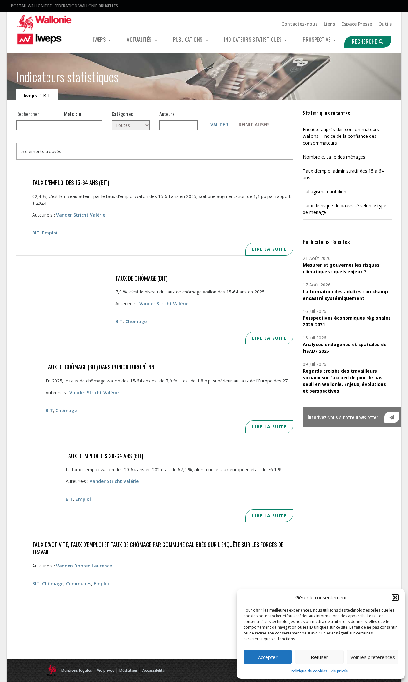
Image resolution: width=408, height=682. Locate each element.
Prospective (317, 39)
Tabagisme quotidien (324, 192)
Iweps (100, 39)
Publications (188, 39)
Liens (329, 24)
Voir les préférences (372, 657)
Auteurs (167, 114)
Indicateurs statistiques (253, 39)
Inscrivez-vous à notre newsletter (343, 417)
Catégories (122, 114)
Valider (219, 125)
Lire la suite (269, 249)
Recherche (365, 41)
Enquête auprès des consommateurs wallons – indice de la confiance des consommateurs (341, 136)
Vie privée (339, 671)
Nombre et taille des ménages (334, 157)
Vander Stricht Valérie (80, 215)
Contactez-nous (299, 24)
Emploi (49, 233)
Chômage (136, 321)
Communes (78, 584)
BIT (36, 233)
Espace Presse (356, 24)
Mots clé (72, 114)
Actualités (140, 39)
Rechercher (27, 114)
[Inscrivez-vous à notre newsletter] (391, 417)
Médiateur (128, 670)
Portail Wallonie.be (31, 6)
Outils (385, 24)
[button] (395, 597)
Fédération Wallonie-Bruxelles (86, 6)
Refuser (319, 657)
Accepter (268, 657)
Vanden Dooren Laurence (84, 566)
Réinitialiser (254, 125)
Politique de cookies (309, 671)
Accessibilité (153, 670)
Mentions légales (76, 670)
